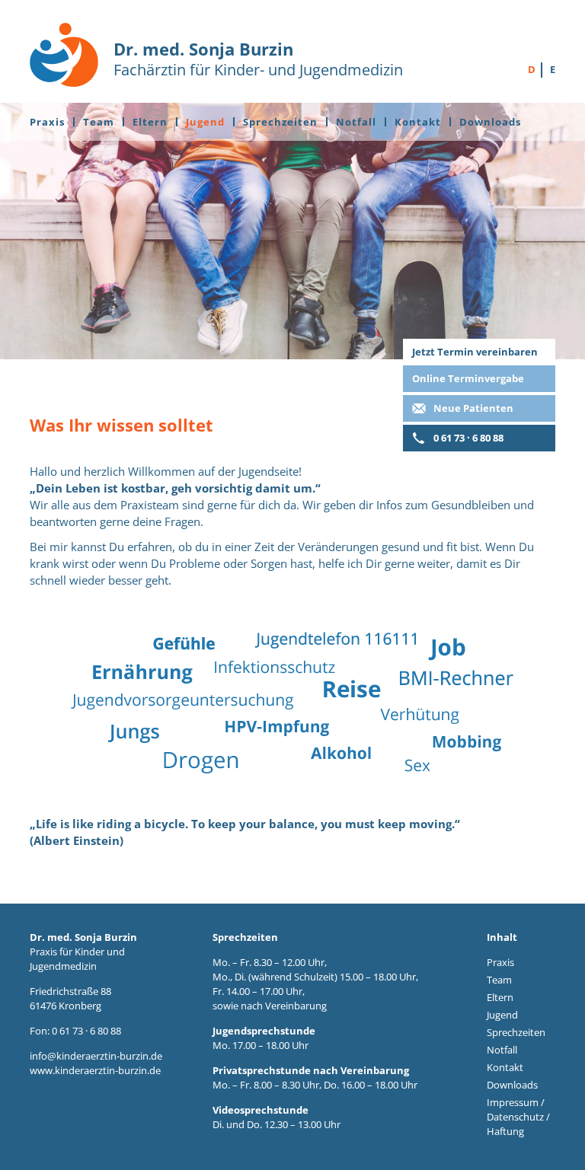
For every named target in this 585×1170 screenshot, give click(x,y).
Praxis (47, 122)
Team (98, 122)
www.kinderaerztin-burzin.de (95, 1070)
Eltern (150, 122)
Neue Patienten (473, 408)
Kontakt (418, 122)
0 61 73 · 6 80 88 (468, 438)
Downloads (490, 122)
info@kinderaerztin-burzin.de (96, 1056)
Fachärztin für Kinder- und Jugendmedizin (258, 58)
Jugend (205, 122)
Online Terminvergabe (468, 378)
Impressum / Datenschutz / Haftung (518, 1116)
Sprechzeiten (280, 122)
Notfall (356, 122)
